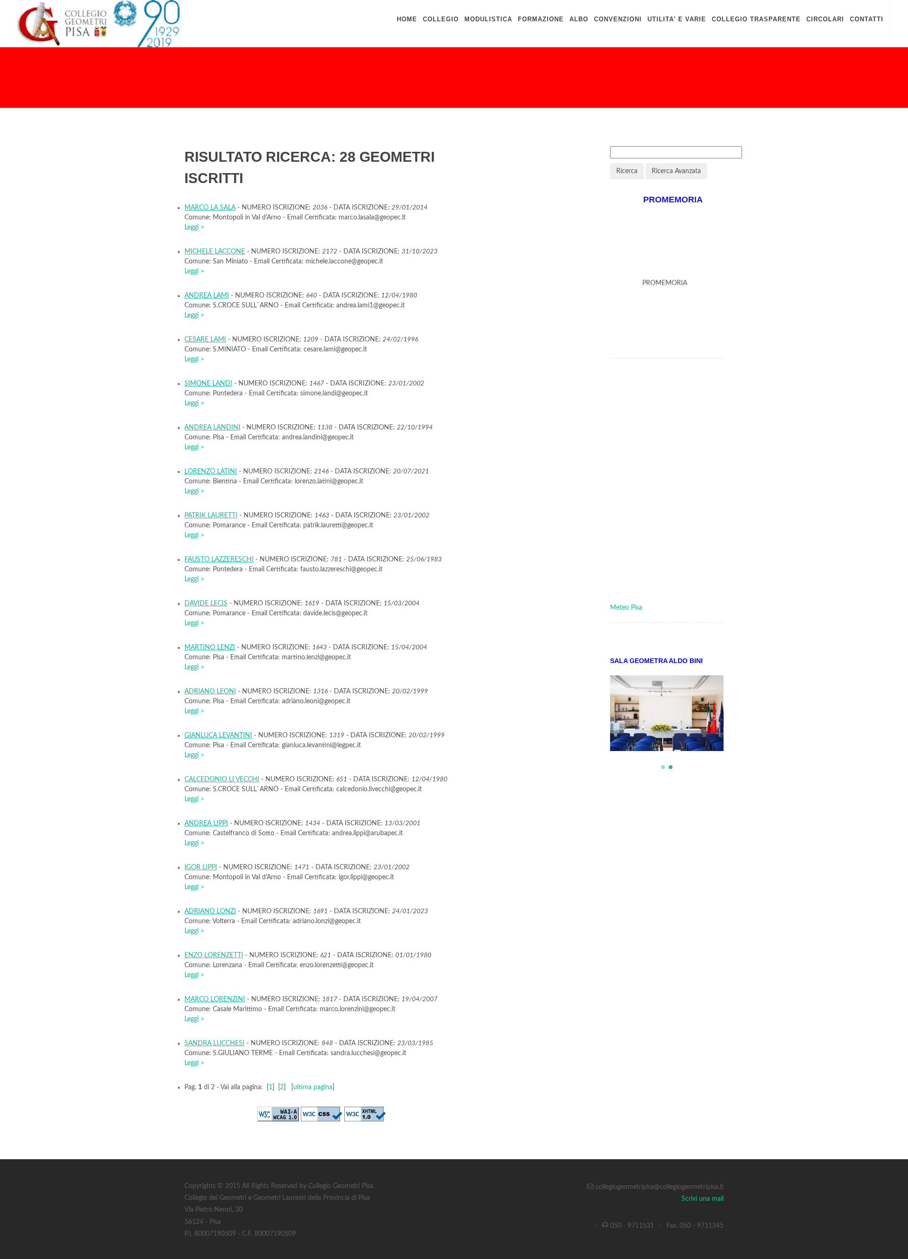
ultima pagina (312, 1087)
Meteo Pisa (626, 607)
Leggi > (194, 227)
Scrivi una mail (702, 1199)
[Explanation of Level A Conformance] (278, 1113)
